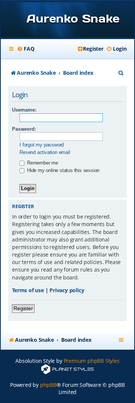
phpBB (48, 384)
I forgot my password (42, 145)
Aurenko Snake (73, 18)
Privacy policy (67, 290)
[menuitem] (25, 49)
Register (23, 308)
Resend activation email (45, 152)
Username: (24, 110)
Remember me (42, 163)
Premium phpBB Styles (92, 360)
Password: (24, 129)
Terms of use (28, 290)
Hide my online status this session (62, 170)
